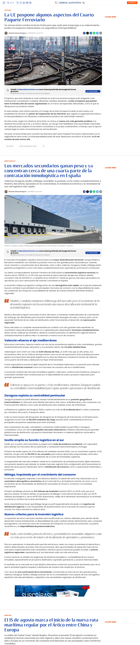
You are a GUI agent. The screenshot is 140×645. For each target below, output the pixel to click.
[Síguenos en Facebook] (17, 3)
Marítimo (7, 615)
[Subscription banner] (53, 598)
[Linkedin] (90, 33)
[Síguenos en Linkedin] (24, 3)
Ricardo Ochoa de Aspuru (18, 33)
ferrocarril (10, 146)
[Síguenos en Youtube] (27, 3)
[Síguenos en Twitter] (20, 3)
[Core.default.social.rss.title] (30, 3)
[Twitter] (87, 33)
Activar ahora (92, 91)
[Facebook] (84, 33)
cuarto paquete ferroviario (28, 146)
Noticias (7, 10)
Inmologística (9, 161)
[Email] (100, 33)
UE (43, 146)
